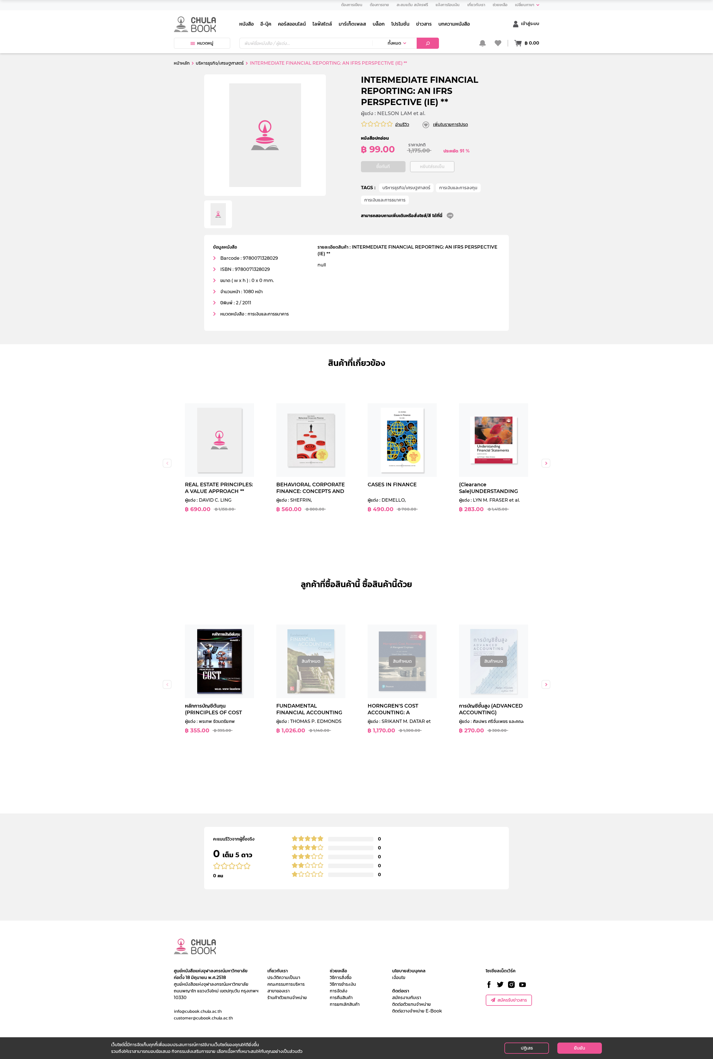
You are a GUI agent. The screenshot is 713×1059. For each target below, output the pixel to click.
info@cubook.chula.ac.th (198, 1011)
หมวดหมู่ (205, 43)
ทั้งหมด (394, 43)
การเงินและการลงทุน (458, 187)
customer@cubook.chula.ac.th (203, 1017)
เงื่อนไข (398, 977)
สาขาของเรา (278, 991)
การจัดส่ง (338, 991)
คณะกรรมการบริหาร (286, 984)
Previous (167, 463)
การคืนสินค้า (341, 997)
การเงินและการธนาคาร (385, 200)
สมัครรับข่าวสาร (512, 1000)
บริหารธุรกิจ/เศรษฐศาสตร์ (406, 187)
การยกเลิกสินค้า (345, 1004)
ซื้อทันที (383, 166)
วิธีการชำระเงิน (343, 984)
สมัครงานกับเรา (406, 997)
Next (545, 463)
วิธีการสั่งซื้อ (340, 977)
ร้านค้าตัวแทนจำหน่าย (287, 997)
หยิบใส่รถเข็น (432, 166)
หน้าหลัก (182, 63)
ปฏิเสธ (527, 1048)
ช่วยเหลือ (338, 970)
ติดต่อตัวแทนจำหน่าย (411, 1004)
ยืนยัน (579, 1048)
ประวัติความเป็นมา (283, 977)
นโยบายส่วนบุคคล (409, 970)
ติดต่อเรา (400, 991)
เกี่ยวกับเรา (277, 970)
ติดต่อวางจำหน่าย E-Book (417, 1011)
